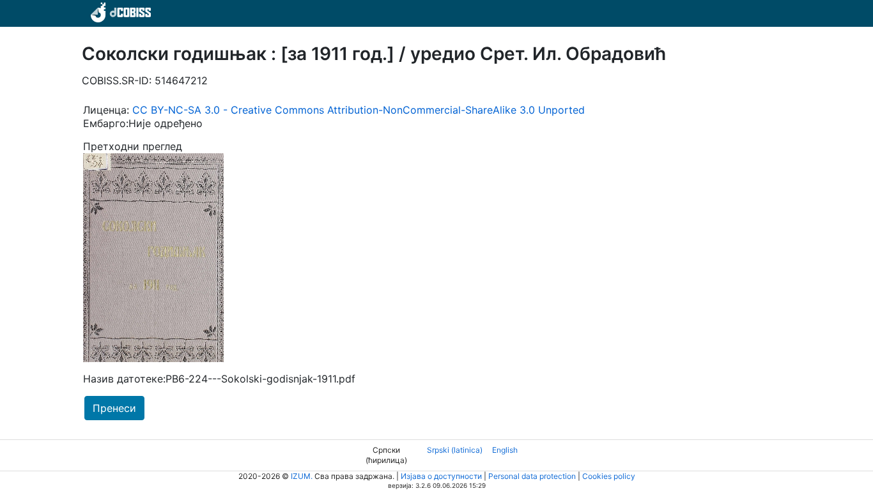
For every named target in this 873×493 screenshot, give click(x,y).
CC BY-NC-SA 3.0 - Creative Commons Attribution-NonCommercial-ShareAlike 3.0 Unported (358, 109)
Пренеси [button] (114, 408)
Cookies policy (608, 476)
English (505, 450)
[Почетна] (119, 11)
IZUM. (302, 476)
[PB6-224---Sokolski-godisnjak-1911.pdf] (153, 256)
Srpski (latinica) (455, 450)
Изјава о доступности (441, 476)
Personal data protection (532, 476)
